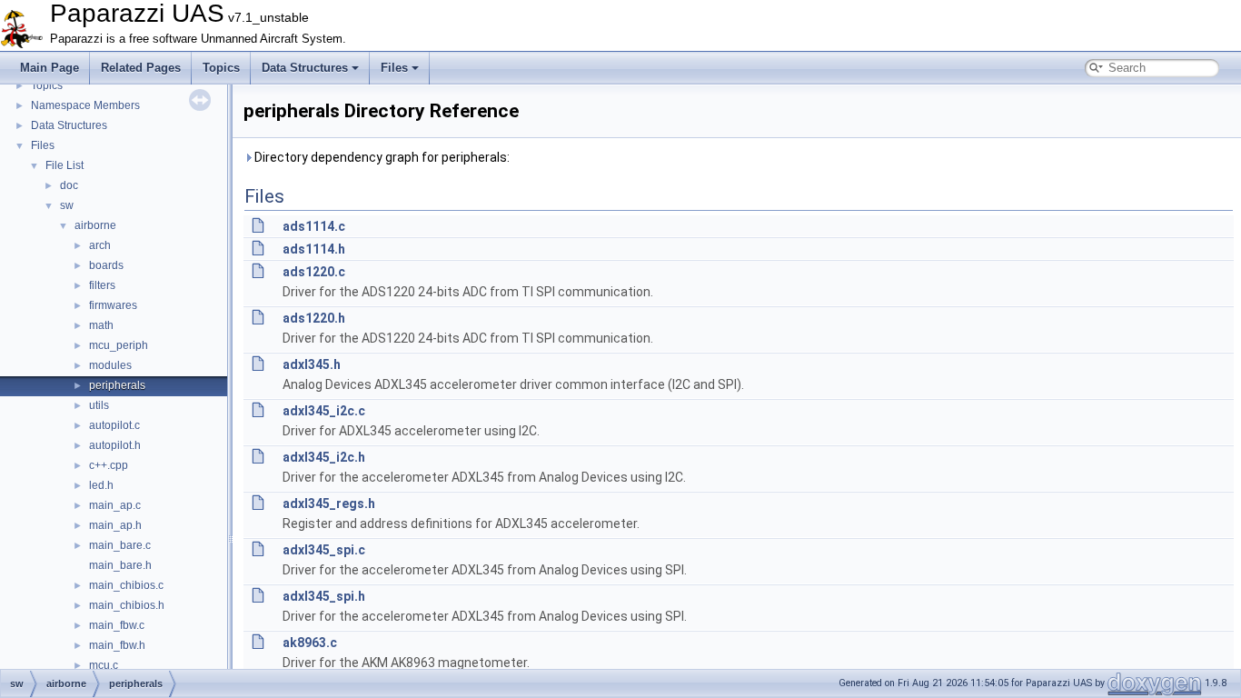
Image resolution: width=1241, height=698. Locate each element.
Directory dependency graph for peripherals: (381, 157)
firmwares (113, 305)
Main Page (49, 68)
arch (100, 245)
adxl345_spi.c (324, 550)
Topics (221, 68)
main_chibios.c (126, 585)
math (101, 325)
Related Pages (141, 68)
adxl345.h (312, 364)
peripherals (117, 385)
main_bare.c (120, 545)
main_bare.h (120, 565)
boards (106, 265)
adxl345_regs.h (329, 503)
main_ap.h (115, 525)
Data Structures (305, 68)
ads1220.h (314, 318)
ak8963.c (310, 642)
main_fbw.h (117, 645)
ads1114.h (314, 249)
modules (110, 365)
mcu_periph (118, 345)
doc (69, 185)
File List (64, 165)
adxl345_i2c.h (324, 457)
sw (67, 205)
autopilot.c (114, 425)
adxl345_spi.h (324, 596)
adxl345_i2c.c (324, 411)
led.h (101, 485)
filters (102, 285)
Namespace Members (85, 105)
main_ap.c (115, 505)
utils (99, 405)
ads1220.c (314, 271)
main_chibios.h (126, 605)
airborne (95, 225)
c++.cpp (108, 465)
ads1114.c (314, 226)
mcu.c (103, 665)
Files (394, 68)
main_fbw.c (116, 625)
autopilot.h (115, 445)
